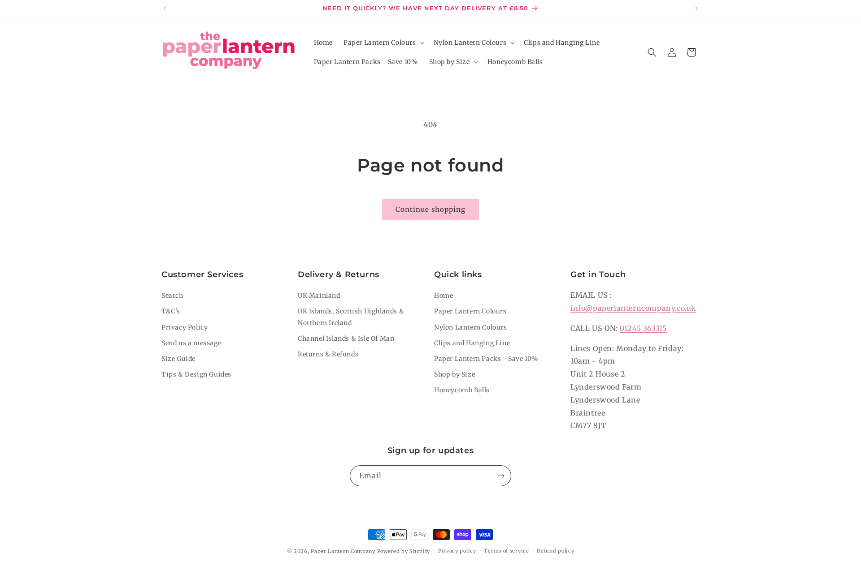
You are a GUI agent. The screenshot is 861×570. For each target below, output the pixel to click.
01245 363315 (643, 328)
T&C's (170, 311)
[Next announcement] (696, 8)
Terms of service (506, 551)
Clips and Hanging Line (472, 343)
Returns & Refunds (328, 354)
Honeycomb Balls (462, 390)
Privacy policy (457, 551)
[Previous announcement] (164, 8)
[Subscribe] (501, 475)
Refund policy (555, 551)
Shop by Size (454, 374)
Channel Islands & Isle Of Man (346, 338)
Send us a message (191, 343)
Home (443, 295)
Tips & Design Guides (196, 374)
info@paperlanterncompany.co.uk (633, 308)
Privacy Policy (184, 327)
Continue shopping (430, 209)
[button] (383, 42)
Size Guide (178, 359)
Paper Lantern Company (343, 551)
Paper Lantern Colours (470, 311)
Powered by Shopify (403, 551)
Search (172, 295)
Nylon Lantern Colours (470, 327)
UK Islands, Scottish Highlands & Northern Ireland (351, 316)
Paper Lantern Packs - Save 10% (486, 359)
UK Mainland (319, 295)
